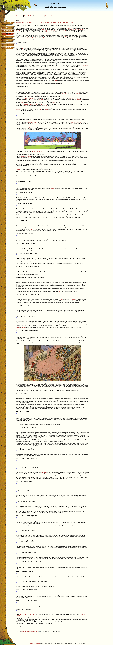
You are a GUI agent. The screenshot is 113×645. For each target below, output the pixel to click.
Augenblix (73, 29)
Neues (8, 27)
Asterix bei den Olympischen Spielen (67, 108)
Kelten (45, 105)
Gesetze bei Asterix (29, 22)
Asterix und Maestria (26, 156)
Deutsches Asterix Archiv (35, 643)
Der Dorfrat (37, 22)
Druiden (64, 93)
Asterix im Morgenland (58, 153)
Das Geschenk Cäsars (25, 95)
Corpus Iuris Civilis (51, 64)
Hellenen (49, 108)
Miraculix (78, 93)
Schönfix (63, 30)
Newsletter (8, 30)
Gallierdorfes (79, 99)
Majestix (38, 95)
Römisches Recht (20, 22)
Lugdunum (18, 32)
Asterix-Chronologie (52, 16)
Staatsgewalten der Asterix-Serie (49, 22)
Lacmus (77, 98)
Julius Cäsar (26, 38)
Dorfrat (60, 299)
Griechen (18, 109)
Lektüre (71, 22)
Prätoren (47, 58)
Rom (23, 48)
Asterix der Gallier (32, 122)
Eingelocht (28, 16)
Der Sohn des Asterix (37, 151)
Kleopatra (20, 38)
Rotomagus (46, 30)
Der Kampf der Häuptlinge (26, 98)
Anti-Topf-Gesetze (40, 108)
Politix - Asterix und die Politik (27, 168)
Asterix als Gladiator (76, 122)
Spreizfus (71, 98)
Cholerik (34, 38)
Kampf (53, 102)
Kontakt (8, 48)
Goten (44, 38)
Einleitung (19, 16)
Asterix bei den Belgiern (26, 127)
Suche (8, 40)
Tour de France (54, 30)
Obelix (22, 102)
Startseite (8, 23)
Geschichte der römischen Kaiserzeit (30, 631)
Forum (7, 45)
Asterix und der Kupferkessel (30, 104)
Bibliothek (8, 37)
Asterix (68, 28)
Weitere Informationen (63, 22)
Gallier (42, 29)
